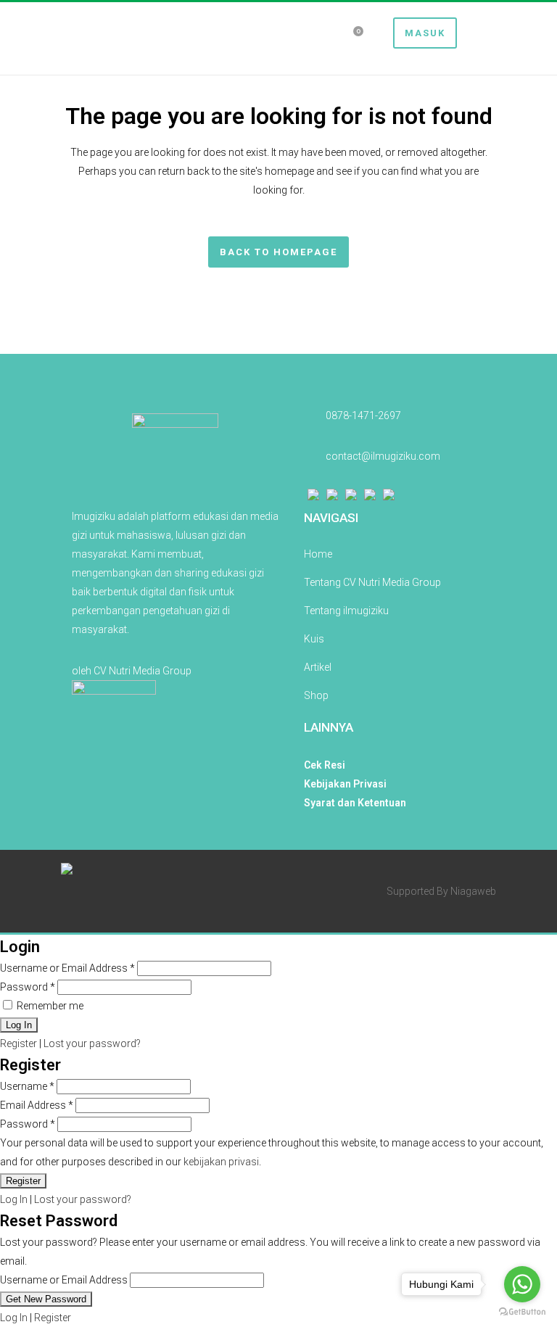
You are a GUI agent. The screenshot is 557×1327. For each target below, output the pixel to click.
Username (27, 1086)
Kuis (314, 639)
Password (27, 987)
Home (318, 554)
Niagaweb (473, 891)
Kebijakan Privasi (345, 784)
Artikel (317, 667)
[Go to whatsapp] (522, 1284)
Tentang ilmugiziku (346, 610)
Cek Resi (324, 765)
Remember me (49, 1006)
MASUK (425, 33)
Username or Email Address (67, 968)
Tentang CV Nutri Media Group (372, 582)
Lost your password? (92, 1043)
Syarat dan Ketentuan (355, 803)
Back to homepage (278, 252)
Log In (14, 1199)
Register (18, 1043)
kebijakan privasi (221, 1161)
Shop (316, 695)
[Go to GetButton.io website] (522, 1312)
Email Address (36, 1105)
